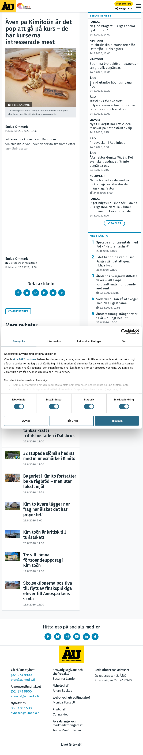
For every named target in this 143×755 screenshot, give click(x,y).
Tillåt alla (117, 420)
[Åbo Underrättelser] (71, 654)
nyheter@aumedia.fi (25, 713)
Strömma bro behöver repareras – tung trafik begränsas (114, 68)
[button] (123, 8)
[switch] (54, 406)
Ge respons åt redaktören (23, 263)
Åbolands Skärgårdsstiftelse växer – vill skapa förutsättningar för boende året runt (116, 284)
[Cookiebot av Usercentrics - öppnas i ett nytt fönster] (123, 331)
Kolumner (97, 176)
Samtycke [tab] (19, 341)
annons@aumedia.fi (25, 696)
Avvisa (26, 420)
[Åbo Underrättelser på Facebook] (47, 636)
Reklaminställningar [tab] (89, 341)
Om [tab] (124, 341)
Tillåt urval (71, 420)
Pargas (95, 22)
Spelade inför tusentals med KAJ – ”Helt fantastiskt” (117, 247)
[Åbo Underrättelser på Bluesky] (57, 636)
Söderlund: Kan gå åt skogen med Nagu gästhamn (117, 303)
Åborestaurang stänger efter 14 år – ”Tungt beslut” (116, 318)
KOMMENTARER (18, 311)
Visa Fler (114, 223)
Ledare (95, 119)
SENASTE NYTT (101, 16)
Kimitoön (96, 40)
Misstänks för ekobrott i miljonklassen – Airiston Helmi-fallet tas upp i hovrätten (112, 107)
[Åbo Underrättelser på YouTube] (76, 636)
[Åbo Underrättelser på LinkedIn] (86, 636)
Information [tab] (54, 341)
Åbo (93, 78)
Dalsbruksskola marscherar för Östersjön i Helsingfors (112, 49)
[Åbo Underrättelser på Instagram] (67, 636)
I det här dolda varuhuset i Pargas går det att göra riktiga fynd (116, 263)
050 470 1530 (21, 708)
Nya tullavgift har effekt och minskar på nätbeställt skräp (111, 128)
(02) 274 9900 (21, 675)
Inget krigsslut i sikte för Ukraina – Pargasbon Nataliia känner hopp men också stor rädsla (113, 209)
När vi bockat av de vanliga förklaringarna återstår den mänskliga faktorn (110, 186)
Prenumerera (123, 3)
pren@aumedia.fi (23, 680)
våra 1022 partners (25, 359)
